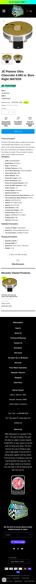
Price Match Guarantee (18, 368)
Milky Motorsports (18, 264)
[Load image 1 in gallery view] (7, 59)
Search (18, 328)
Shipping (3, 105)
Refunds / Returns (18, 373)
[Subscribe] (30, 535)
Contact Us (18, 343)
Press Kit (18, 363)
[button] (4, 11)
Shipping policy (18, 581)
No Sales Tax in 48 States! (18, 358)
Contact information (29, 581)
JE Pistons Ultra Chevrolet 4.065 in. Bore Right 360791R (9, 295)
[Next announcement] (32, 2)
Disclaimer (18, 348)
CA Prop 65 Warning (18, 338)
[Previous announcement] (3, 2)
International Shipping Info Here (6, 123)
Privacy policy (25, 578)
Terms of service (7, 581)
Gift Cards (18, 353)
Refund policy (16, 578)
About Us (18, 333)
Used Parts (18, 383)
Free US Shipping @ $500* (30, 123)
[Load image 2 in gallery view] (18, 59)
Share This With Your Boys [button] (19, 254)
